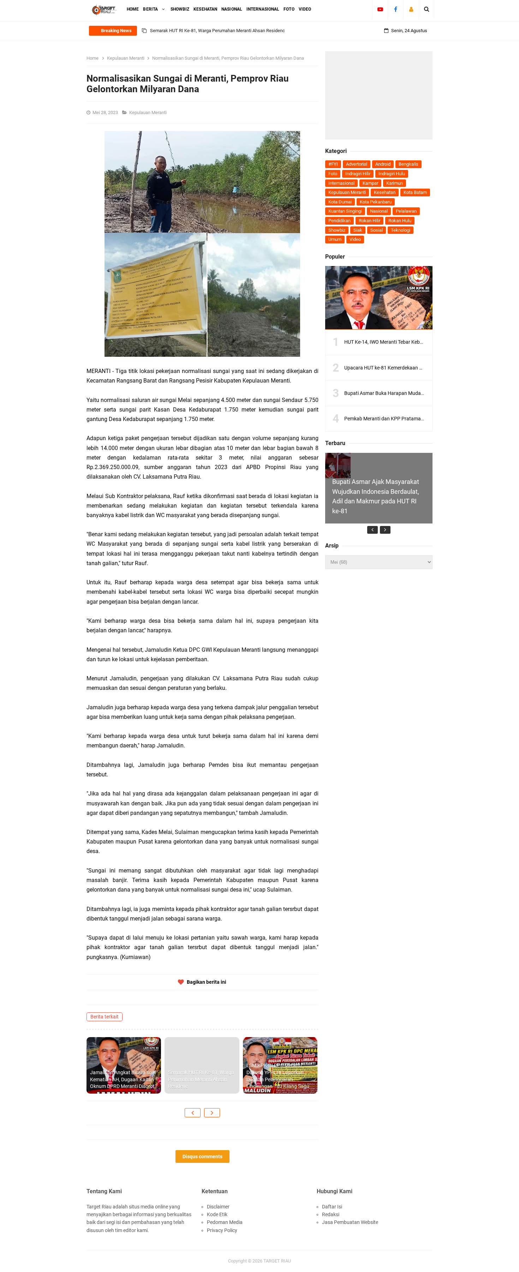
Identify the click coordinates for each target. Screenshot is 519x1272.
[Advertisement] (378, 95)
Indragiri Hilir (357, 173)
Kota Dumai (340, 202)
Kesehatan (384, 192)
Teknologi (400, 230)
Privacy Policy (222, 1230)
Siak (357, 230)
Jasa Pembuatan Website (350, 1222)
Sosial (376, 230)
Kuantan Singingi (345, 211)
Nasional (379, 211)
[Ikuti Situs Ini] (411, 9)
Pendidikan (339, 220)
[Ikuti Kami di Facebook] (395, 9)
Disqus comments (202, 1156)
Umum (334, 239)
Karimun (394, 183)
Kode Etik (217, 1214)
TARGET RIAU (277, 1261)
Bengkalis (408, 164)
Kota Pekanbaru (376, 202)
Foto (332, 173)
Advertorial (356, 164)
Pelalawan (406, 211)
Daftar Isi (332, 1206)
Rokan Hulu (399, 220)
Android (382, 164)
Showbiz (336, 230)
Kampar (370, 183)
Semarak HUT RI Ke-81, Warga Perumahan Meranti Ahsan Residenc (217, 30)
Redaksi (330, 1214)
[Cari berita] (426, 9)
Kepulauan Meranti (148, 112)
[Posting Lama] (212, 1112)
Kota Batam (415, 192)
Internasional (341, 183)
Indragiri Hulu (391, 173)
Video (355, 239)
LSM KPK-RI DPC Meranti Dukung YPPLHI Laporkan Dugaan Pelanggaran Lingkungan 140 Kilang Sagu (277, 1076)
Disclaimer (218, 1206)
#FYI (333, 164)
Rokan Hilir (369, 220)
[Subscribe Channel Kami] (380, 9)
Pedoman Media (225, 1222)
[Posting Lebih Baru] (193, 1112)
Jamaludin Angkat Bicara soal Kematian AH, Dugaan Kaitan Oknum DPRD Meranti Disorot (123, 1079)
